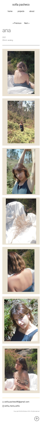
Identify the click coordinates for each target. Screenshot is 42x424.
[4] (21, 222)
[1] (21, 172)
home (10, 11)
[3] (21, 73)
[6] (21, 271)
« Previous (17, 23)
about (31, 11)
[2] (21, 321)
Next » (26, 23)
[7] (21, 370)
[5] (21, 123)
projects (21, 11)
